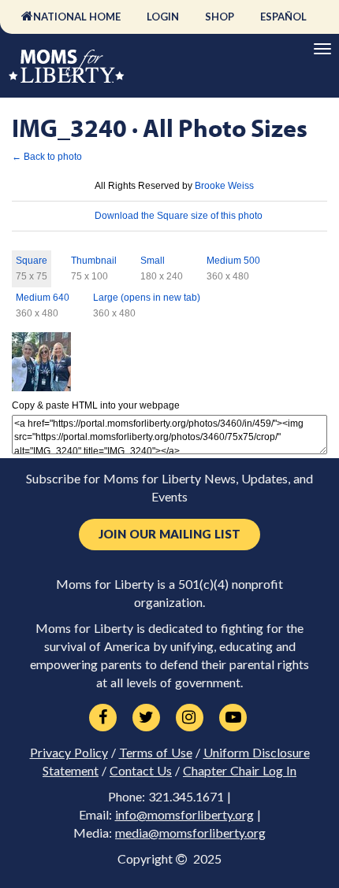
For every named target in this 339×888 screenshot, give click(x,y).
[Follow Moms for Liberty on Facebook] (103, 718)
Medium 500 (233, 260)
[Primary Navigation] (322, 48)
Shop (219, 16)
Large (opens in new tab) (146, 297)
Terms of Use (155, 752)
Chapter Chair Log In (239, 770)
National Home (77, 16)
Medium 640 (42, 297)
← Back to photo (47, 156)
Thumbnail (94, 260)
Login (163, 16)
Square (31, 260)
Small (152, 260)
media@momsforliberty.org (190, 833)
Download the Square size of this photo (179, 215)
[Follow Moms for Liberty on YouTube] (233, 718)
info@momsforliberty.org (184, 814)
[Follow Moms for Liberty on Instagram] (189, 718)
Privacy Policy (69, 752)
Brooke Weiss (224, 185)
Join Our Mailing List (169, 534)
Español (283, 16)
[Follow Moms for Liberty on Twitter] (146, 718)
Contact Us (141, 770)
